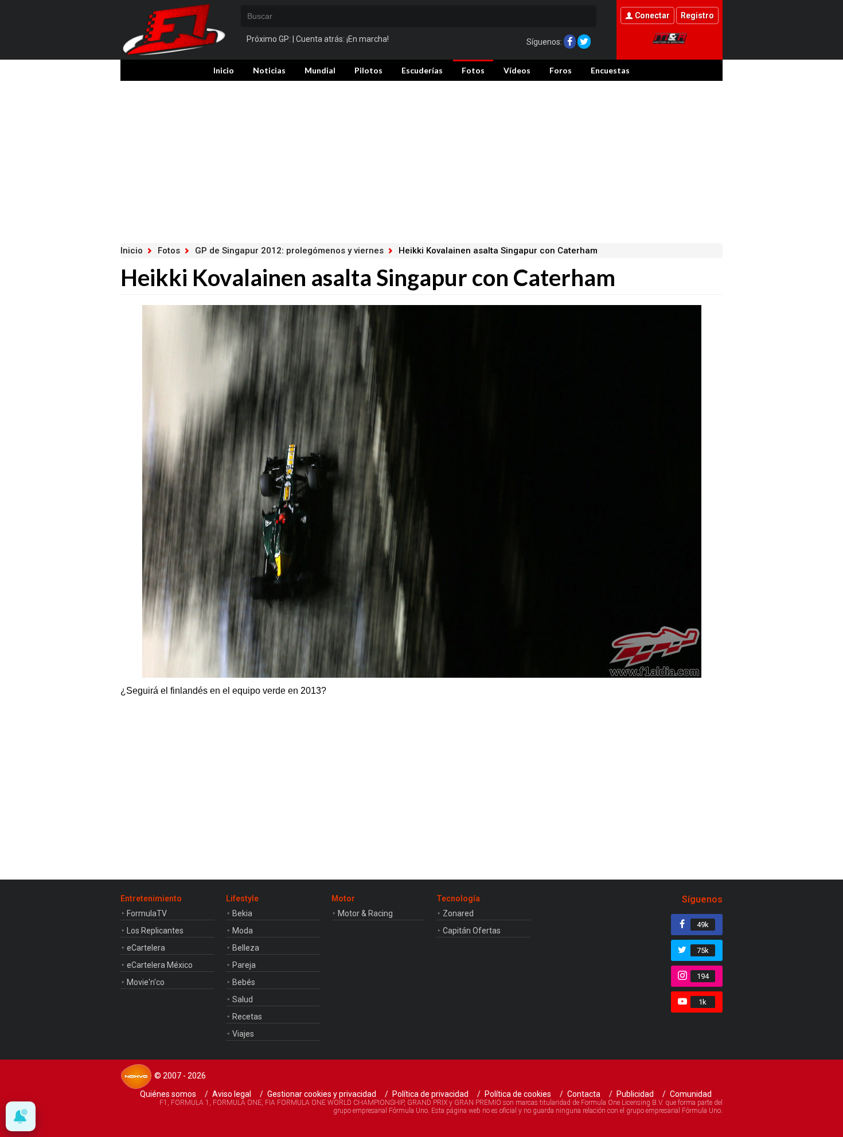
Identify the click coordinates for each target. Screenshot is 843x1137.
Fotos (473, 70)
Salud (242, 999)
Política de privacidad (430, 1094)
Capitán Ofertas (472, 930)
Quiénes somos (168, 1094)
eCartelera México (160, 965)
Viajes (243, 1033)
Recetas (247, 1016)
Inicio (223, 70)
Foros (560, 70)
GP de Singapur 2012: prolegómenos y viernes (289, 250)
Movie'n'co (146, 982)
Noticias (269, 70)
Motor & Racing (365, 913)
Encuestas (610, 70)
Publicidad (635, 1094)
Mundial (320, 70)
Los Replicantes (155, 930)
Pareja (244, 965)
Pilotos (368, 70)
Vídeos (517, 70)
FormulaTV (147, 913)
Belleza (245, 947)
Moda (242, 930)
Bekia (242, 913)
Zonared (458, 913)
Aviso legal (231, 1094)
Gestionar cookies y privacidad (321, 1094)
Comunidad (691, 1094)
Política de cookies (518, 1094)
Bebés (243, 982)
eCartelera (146, 947)
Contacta (583, 1094)
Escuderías (422, 70)
